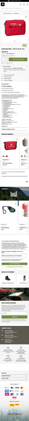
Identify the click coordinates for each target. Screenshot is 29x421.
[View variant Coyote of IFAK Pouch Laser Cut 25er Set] (22, 156)
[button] (14, 176)
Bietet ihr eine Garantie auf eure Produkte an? (12, 255)
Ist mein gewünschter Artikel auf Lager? (10, 241)
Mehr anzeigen (24, 189)
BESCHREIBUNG (5, 84)
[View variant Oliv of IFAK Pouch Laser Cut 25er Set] (25, 156)
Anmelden (14, 317)
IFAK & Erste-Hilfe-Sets (8, 13)
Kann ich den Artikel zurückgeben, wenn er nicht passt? (12, 252)
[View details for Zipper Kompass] (9, 210)
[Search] (2, 8)
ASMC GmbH (19, 414)
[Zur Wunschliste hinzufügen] (26, 17)
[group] (8, 280)
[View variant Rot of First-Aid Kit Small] (6, 156)
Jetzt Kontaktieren (14, 263)
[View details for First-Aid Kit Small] (10, 146)
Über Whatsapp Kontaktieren (15, 266)
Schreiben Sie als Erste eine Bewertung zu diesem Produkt (14, 176)
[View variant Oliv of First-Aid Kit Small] (3, 156)
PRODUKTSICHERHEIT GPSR (8, 129)
